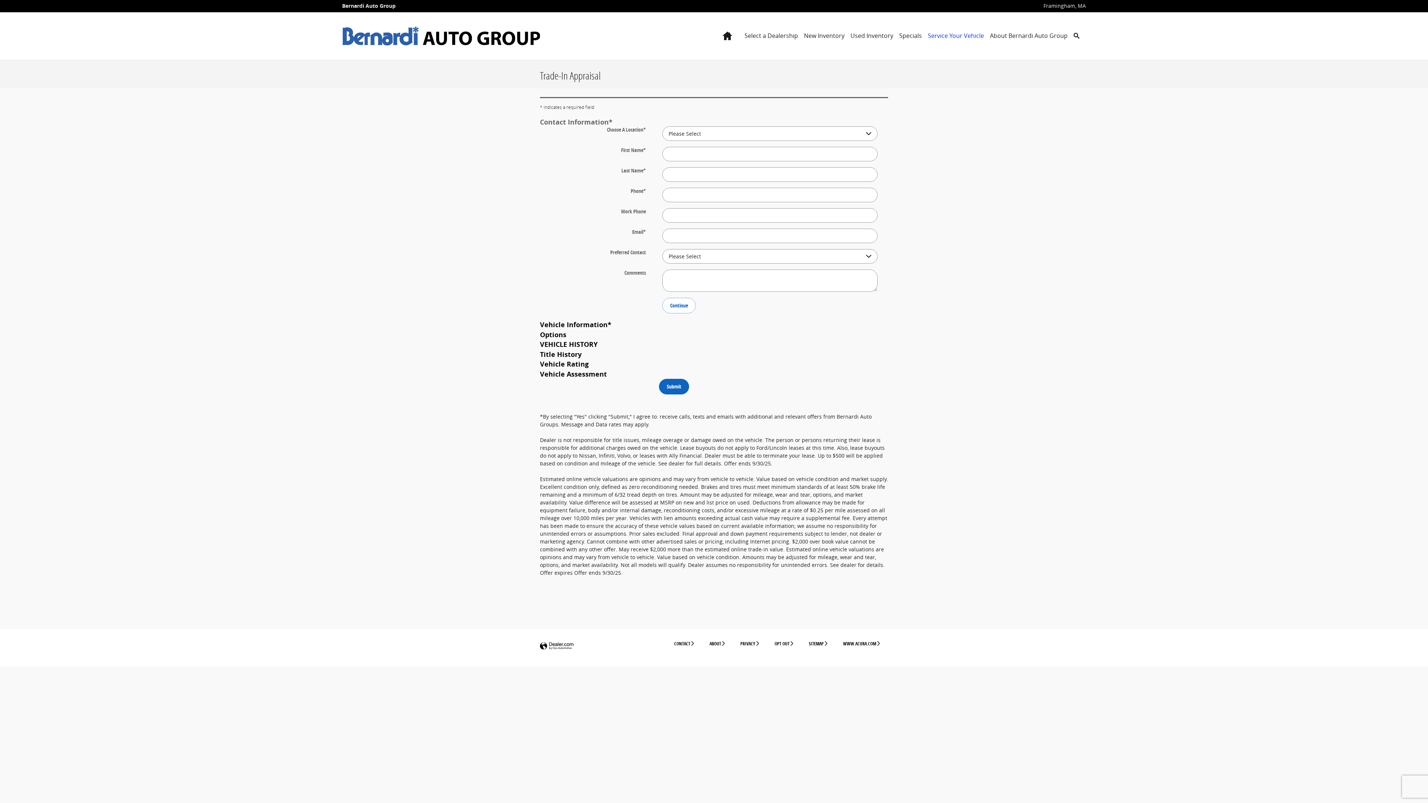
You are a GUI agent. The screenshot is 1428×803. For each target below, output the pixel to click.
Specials (910, 36)
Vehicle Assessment (573, 374)
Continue (679, 305)
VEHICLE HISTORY (569, 344)
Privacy (747, 644)
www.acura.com (859, 644)
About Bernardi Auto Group (1029, 36)
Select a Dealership (771, 36)
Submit (674, 386)
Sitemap (816, 644)
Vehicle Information (575, 324)
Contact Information (576, 121)
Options (553, 334)
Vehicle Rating (564, 363)
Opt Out (782, 644)
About (715, 644)
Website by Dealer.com (556, 646)
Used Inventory (871, 36)
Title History (561, 354)
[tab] (714, 122)
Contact (682, 644)
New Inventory (824, 36)
